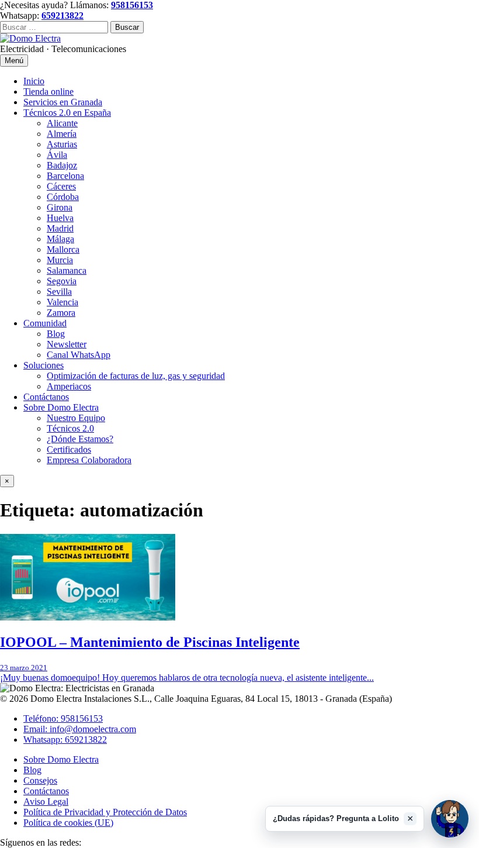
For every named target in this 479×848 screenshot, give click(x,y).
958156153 (132, 5)
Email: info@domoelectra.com (79, 729)
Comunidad (45, 323)
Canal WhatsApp (78, 355)
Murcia (60, 260)
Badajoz (62, 165)
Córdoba (63, 197)
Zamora (61, 313)
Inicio (33, 81)
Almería (62, 134)
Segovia (62, 281)
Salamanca (66, 270)
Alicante (62, 123)
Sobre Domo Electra (61, 407)
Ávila (57, 155)
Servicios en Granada (62, 102)
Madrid (60, 228)
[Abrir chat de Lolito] (449, 818)
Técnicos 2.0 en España (67, 113)
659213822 (62, 15)
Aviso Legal (45, 801)
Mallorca (63, 249)
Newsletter (66, 344)
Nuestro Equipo (76, 418)
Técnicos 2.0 (70, 428)
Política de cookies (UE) (68, 823)
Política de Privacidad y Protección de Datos (105, 812)
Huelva (60, 218)
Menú (14, 60)
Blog (56, 334)
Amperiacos (69, 386)
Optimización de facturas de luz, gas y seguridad (136, 376)
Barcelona (65, 176)
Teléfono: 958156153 (63, 718)
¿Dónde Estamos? (80, 439)
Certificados (69, 449)
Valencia (62, 302)
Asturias (62, 144)
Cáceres (61, 186)
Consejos (40, 780)
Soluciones (43, 365)
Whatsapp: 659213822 (65, 739)
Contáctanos (46, 397)
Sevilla (59, 292)
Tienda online (48, 91)
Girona (59, 207)
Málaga (60, 239)
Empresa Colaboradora (89, 460)
